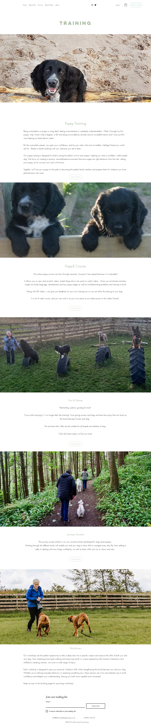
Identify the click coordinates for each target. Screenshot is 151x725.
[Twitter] (95, 5)
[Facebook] (92, 5)
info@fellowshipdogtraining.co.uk (63, 718)
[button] (125, 5)
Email (48, 702)
